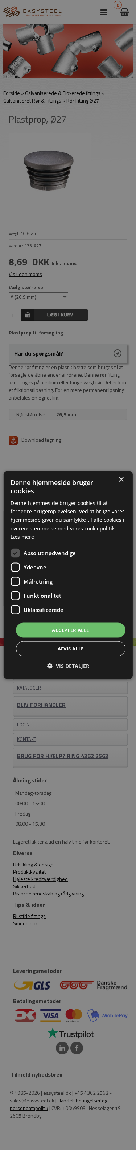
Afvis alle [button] (71, 648)
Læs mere (22, 536)
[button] (68, 666)
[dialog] (67, 575)
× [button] (121, 479)
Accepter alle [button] (70, 629)
